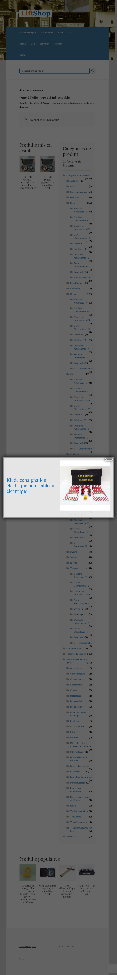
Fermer (109, 459)
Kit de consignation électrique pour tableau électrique (30, 485)
